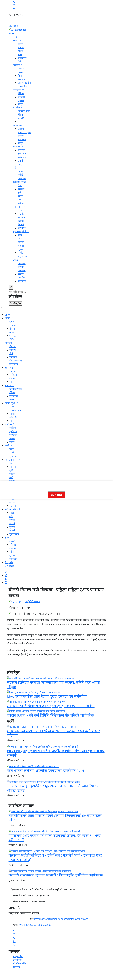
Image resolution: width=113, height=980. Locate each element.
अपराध (21, 128)
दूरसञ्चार (17, 89)
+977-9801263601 (27, 924)
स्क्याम (20, 135)
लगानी (20, 160)
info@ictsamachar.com (75, 919)
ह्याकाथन (22, 270)
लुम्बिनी (21, 249)
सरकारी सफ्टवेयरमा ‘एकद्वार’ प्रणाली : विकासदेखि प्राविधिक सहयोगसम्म (56, 874)
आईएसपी (21, 97)
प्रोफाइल (22, 157)
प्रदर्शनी (21, 277)
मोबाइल (21, 68)
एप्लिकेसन (22, 58)
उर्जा (19, 199)
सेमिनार (21, 266)
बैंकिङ (20, 114)
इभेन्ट (15, 259)
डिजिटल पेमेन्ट (24, 111)
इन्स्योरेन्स (22, 118)
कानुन (20, 104)
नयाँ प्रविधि (18, 206)
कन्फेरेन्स (22, 263)
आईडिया (21, 150)
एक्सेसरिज (22, 86)
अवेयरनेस (22, 139)
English (56, 21)
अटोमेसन (22, 228)
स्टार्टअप (17, 146)
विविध (20, 61)
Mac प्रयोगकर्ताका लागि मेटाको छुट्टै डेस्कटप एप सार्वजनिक (47, 696)
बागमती (21, 242)
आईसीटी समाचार (32, 601)
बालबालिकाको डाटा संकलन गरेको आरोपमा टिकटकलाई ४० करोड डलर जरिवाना (53, 733)
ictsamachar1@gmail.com (48, 919)
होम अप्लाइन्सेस (24, 82)
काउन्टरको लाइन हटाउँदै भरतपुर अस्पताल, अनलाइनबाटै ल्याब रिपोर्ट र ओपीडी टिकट (53, 788)
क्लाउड (21, 220)
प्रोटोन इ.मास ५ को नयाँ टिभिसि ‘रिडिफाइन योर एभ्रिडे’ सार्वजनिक (50, 715)
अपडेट (16, 40)
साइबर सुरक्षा (19, 125)
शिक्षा (20, 185)
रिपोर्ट (20, 174)
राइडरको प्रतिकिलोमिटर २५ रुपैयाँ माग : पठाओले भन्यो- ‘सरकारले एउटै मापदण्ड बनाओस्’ (55, 857)
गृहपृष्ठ (16, 36)
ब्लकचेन (21, 217)
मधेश (20, 238)
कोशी (20, 235)
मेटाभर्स (21, 224)
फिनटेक (17, 107)
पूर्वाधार (21, 100)
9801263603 (44, 924)
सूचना (20, 43)
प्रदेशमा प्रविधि (20, 231)
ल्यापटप (21, 72)
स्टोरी (16, 167)
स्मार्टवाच (21, 79)
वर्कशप (21, 274)
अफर (20, 54)
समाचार (21, 47)
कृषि (19, 192)
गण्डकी (21, 245)
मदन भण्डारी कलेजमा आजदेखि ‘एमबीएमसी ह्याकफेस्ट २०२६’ (46, 770)
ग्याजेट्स (17, 65)
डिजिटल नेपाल (19, 182)
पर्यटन (20, 196)
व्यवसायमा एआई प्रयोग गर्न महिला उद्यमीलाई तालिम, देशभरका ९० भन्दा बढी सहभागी (56, 753)
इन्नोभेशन (22, 153)
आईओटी (21, 213)
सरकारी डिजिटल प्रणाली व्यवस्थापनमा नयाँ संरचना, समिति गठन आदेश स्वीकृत (53, 684)
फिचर (20, 171)
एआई (20, 210)
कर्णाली (21, 252)
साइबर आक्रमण (24, 132)
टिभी (20, 75)
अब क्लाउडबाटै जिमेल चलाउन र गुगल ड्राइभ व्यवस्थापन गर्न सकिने (51, 705)
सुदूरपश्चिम (22, 256)
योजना (20, 51)
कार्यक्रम (22, 281)
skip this (56, 494)
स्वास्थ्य (21, 189)
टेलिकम (21, 93)
